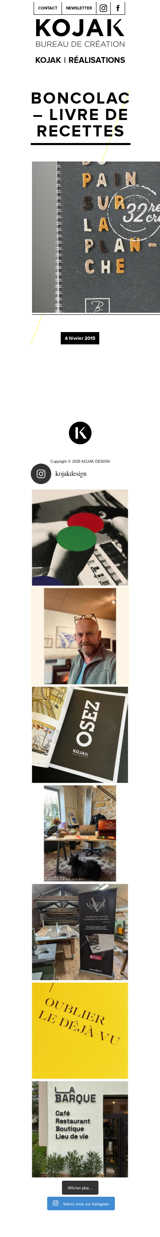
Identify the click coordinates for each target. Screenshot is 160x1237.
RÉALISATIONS (97, 60)
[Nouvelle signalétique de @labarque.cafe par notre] (80, 1129)
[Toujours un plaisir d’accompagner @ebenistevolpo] (80, 932)
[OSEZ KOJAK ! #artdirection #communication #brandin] (80, 833)
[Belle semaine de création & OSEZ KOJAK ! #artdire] (80, 734)
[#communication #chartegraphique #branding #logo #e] (80, 636)
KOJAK (48, 60)
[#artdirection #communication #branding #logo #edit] (80, 537)
